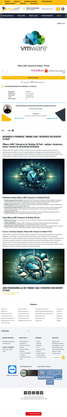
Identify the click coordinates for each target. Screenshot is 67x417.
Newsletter (39, 345)
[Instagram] (41, 392)
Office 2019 (4, 311)
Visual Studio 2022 (40, 316)
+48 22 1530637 (8, 347)
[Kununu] (37, 392)
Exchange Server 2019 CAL (25, 320)
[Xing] (29, 392)
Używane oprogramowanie (40, 352)
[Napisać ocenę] (33, 67)
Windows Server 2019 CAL (8, 320)
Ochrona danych (40, 355)
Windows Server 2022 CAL (8, 318)
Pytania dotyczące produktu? (12, 292)
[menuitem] (9, 4)
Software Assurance (25, 345)
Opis (3, 130)
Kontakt (22, 347)
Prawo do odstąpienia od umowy (25, 354)
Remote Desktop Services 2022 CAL (44, 311)
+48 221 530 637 (19, 118)
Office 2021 (4, 309)
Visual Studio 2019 (40, 318)
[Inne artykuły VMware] (61, 23)
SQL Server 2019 (22, 309)
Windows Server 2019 (6, 316)
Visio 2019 (59, 313)
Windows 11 (60, 316)
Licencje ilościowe (40, 349)
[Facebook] (25, 392)
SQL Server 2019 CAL (23, 313)
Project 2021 (38, 320)
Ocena (10, 130)
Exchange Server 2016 (23, 318)
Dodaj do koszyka (33, 77)
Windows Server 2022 (6, 313)
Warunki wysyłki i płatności (24, 350)
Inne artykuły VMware (10, 294)
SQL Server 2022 (5, 323)
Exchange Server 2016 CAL (42, 309)
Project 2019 (60, 309)
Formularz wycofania (25, 357)
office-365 (38, 343)
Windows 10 (60, 318)
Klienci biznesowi (24, 341)
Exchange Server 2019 (23, 316)
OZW (21, 359)
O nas (37, 347)
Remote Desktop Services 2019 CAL (44, 313)
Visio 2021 (59, 311)
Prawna (38, 341)
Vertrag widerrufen (34, 413)
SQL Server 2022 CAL (23, 311)
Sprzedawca (23, 343)
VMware (59, 320)
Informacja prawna (41, 357)
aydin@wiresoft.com (52, 118)
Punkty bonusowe (39, 82)
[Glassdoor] (33, 392)
